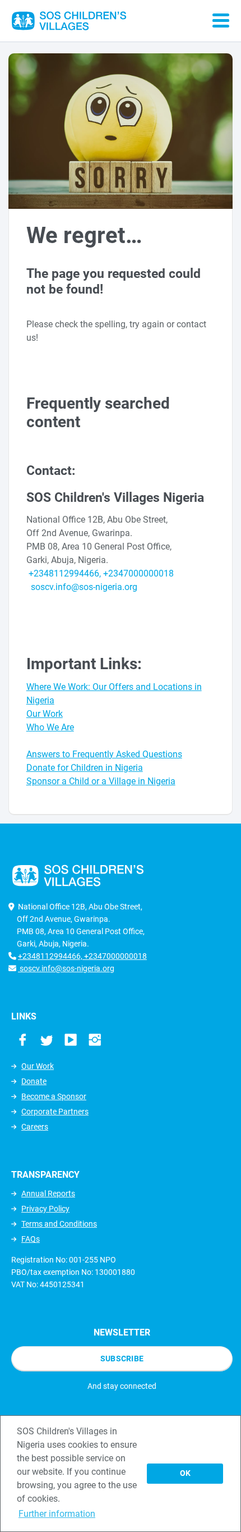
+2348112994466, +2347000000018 (101, 573)
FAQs (30, 1238)
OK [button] (185, 1473)
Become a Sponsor (53, 1096)
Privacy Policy (45, 1208)
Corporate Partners (55, 1111)
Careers (34, 1126)
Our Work (37, 1066)
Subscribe (122, 1358)
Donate (34, 1081)
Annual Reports (48, 1193)
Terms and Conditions (59, 1223)
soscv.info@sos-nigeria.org (83, 587)
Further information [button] (56, 1513)
